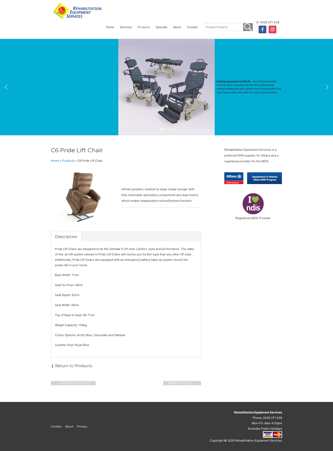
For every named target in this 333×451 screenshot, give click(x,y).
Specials (161, 27)
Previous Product (73, 383)
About (177, 27)
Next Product (182, 383)
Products (144, 27)
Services (126, 27)
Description (66, 236)
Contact (192, 27)
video (246, 92)
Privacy (82, 426)
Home (110, 27)
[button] (6, 87)
